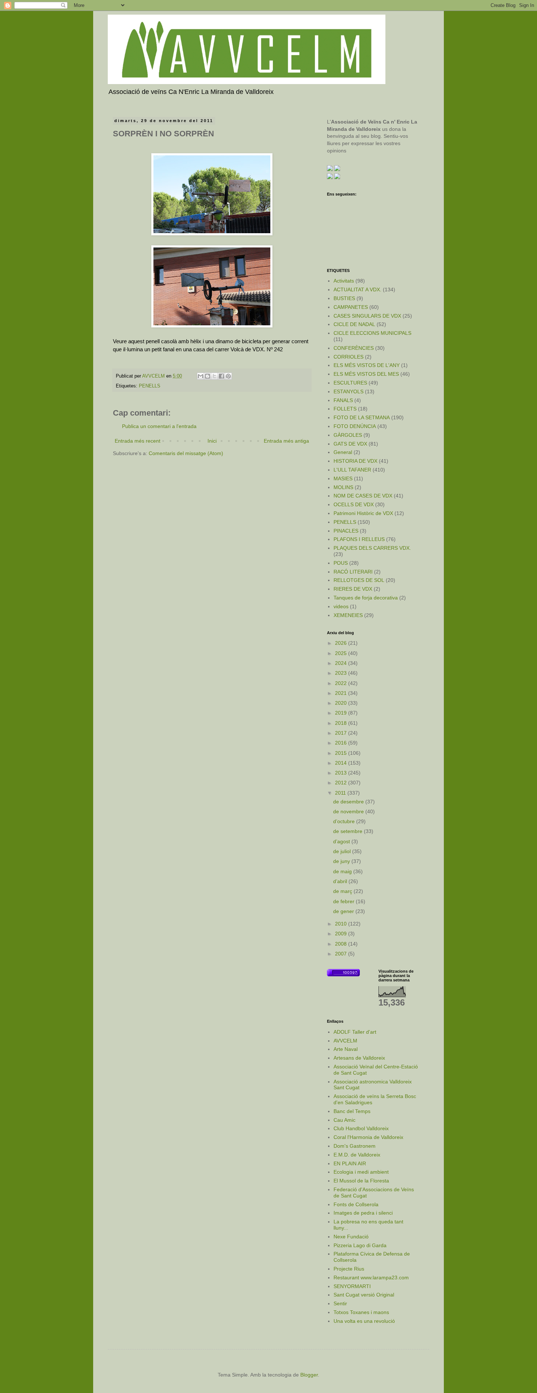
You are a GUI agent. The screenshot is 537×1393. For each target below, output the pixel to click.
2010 (341, 924)
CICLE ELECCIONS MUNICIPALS (372, 333)
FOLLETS (345, 409)
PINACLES (346, 531)
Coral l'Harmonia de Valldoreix (368, 1137)
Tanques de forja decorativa (366, 598)
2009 (341, 933)
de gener (344, 911)
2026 (341, 643)
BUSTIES (344, 298)
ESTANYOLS (348, 391)
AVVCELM (345, 1041)
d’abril (341, 881)
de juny (342, 861)
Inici (212, 441)
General (343, 452)
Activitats (344, 281)
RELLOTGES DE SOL (359, 580)
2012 (341, 783)
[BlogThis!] (207, 376)
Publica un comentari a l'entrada (159, 426)
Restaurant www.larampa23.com (371, 1277)
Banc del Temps (352, 1111)
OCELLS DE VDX (354, 504)
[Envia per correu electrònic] (200, 376)
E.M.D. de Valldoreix (357, 1155)
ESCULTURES (350, 383)
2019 (341, 713)
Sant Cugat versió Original (364, 1295)
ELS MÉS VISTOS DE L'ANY (367, 365)
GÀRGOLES (348, 435)
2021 (341, 693)
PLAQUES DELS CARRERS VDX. (372, 548)
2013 (341, 773)
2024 (341, 663)
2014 (341, 763)
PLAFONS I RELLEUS (359, 539)
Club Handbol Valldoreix (361, 1128)
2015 (341, 753)
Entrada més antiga (286, 441)
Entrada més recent (137, 441)
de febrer (344, 901)
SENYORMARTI (352, 1286)
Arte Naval (346, 1049)
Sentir (340, 1303)
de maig (343, 871)
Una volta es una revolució (364, 1321)
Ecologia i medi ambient (361, 1172)
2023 (341, 673)
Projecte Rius (349, 1269)
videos (341, 606)
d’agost (342, 841)
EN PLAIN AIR (350, 1163)
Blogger (309, 1375)
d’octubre (344, 821)
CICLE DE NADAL (354, 324)
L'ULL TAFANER (352, 470)
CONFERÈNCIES (354, 348)
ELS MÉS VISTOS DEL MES (366, 374)
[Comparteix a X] (214, 376)
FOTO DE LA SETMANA (362, 417)
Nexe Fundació (351, 1236)
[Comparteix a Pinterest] (228, 376)
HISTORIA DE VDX (355, 461)
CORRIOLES (348, 357)
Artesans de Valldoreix (359, 1058)
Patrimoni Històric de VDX (363, 513)
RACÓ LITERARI (353, 572)
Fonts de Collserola (356, 1204)
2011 (341, 793)
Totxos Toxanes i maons (361, 1312)
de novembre (349, 811)
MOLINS (343, 487)
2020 (341, 703)
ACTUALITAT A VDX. (357, 289)
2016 (341, 743)
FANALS (343, 400)
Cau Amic (344, 1120)
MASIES (343, 478)
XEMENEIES (348, 615)
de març (343, 891)
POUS (341, 563)
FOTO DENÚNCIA (355, 426)
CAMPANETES (351, 307)
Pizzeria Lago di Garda (360, 1245)
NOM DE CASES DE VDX (363, 496)
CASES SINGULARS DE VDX (367, 316)
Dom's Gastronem (355, 1146)
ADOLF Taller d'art (355, 1032)
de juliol (342, 851)
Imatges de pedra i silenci (363, 1213)
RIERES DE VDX (353, 589)
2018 (341, 723)
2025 (341, 653)
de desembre (349, 802)
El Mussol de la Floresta (361, 1181)
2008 (341, 944)
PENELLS (149, 386)
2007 (341, 954)
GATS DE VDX (350, 444)
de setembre (348, 831)
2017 (341, 733)
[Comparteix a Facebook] (221, 376)
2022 (341, 683)
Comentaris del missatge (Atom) (186, 453)
